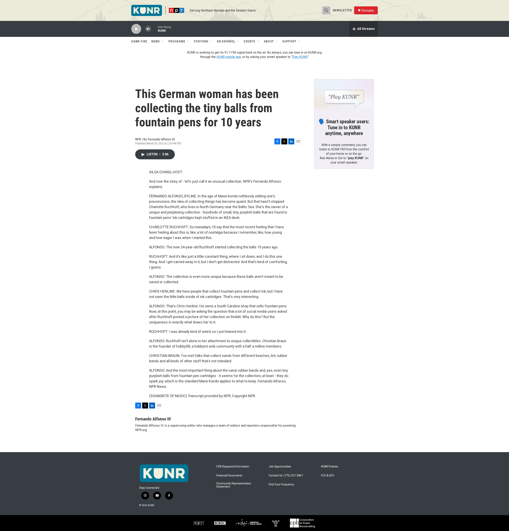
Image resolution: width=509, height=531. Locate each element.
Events (249, 41)
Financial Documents (229, 475)
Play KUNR (299, 57)
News (155, 41)
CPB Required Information (232, 466)
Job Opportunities (280, 466)
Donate (367, 10)
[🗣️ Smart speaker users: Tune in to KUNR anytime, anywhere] (344, 96)
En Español (226, 41)
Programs (176, 41)
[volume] (148, 28)
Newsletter (342, 10)
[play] (136, 29)
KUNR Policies (329, 466)
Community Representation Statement (233, 485)
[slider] (154, 29)
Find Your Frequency (281, 484)
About (269, 41)
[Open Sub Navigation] (162, 41)
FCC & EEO (327, 475)
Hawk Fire (139, 41)
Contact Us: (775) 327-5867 (286, 475)
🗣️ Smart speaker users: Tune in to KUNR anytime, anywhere (344, 127)
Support (289, 41)
